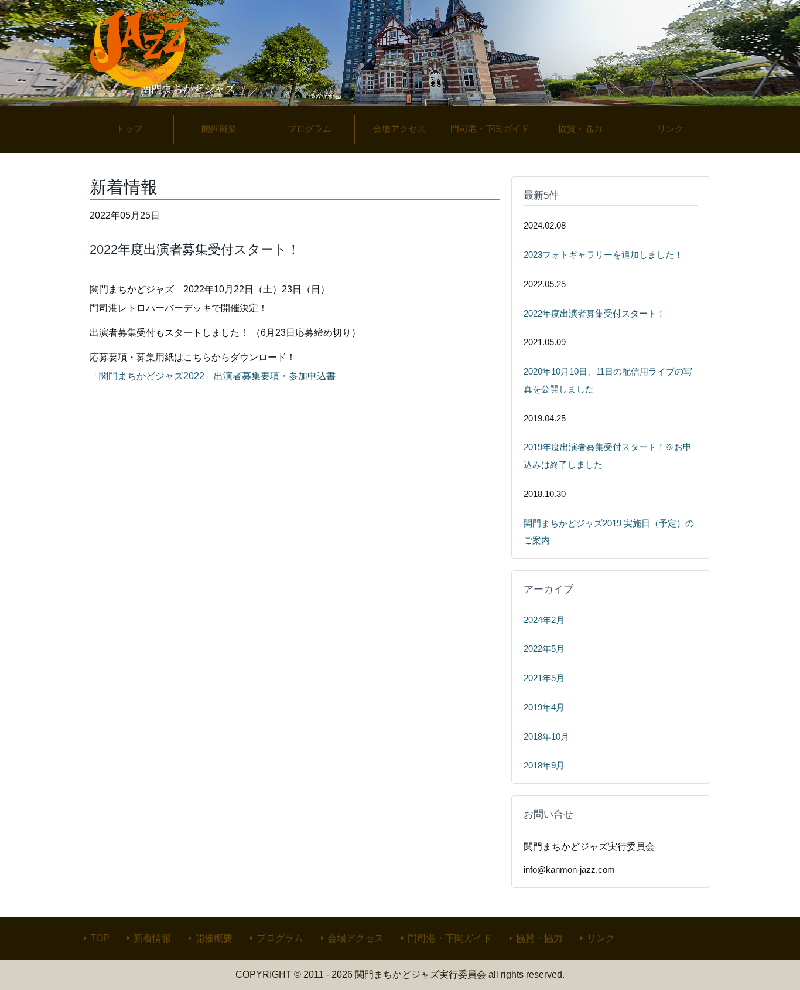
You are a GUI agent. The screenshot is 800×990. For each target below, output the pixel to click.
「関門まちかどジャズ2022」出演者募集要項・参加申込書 (213, 376)
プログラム (280, 938)
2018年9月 (544, 765)
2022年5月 (544, 649)
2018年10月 (546, 736)
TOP (100, 938)
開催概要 (214, 938)
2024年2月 (544, 620)
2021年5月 (544, 678)
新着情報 (152, 938)
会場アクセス (355, 938)
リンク (601, 938)
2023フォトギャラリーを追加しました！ (603, 255)
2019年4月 (544, 707)
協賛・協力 (539, 938)
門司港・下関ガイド (450, 938)
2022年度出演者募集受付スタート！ (594, 313)
